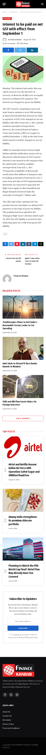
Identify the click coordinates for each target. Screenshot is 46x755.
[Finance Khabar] (23, 4)
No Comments (10, 43)
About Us (6, 711)
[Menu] (4, 4)
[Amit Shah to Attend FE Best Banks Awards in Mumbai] (23, 348)
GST (5, 234)
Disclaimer (7, 720)
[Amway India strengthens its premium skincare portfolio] (23, 500)
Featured (7, 18)
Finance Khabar (16, 40)
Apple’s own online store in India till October (32, 261)
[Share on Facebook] (8, 50)
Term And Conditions (11, 728)
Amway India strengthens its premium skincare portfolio (23, 520)
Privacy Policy (24, 637)
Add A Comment (23, 418)
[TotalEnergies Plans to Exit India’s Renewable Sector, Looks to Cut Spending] (23, 307)
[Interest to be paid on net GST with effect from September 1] (23, 69)
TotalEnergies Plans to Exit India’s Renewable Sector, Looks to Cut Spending (20, 325)
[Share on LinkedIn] (32, 50)
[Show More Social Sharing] (41, 50)
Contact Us (7, 716)
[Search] (42, 4)
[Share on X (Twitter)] (20, 50)
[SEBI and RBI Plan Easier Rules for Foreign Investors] (23, 386)
